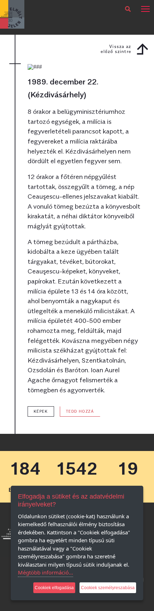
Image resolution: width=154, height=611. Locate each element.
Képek (41, 411)
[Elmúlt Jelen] (12, 13)
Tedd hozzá (80, 411)
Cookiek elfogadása (54, 587)
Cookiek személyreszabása (108, 587)
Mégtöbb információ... (45, 572)
